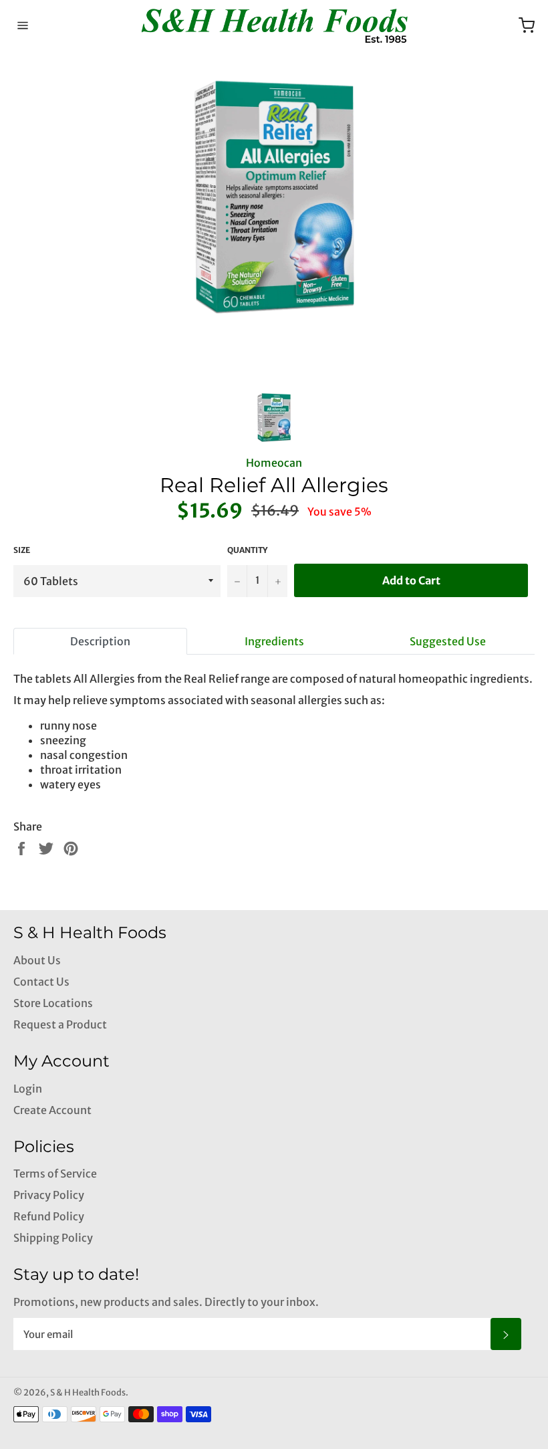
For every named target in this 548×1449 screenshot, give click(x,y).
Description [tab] (100, 641)
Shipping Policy (53, 1237)
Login (27, 1088)
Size (21, 550)
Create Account (52, 1110)
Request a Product (60, 1024)
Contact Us (41, 981)
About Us (37, 960)
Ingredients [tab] (274, 641)
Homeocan (274, 462)
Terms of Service (55, 1173)
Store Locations (53, 1003)
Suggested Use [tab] (448, 641)
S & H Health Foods (88, 1392)
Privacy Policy (48, 1195)
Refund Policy (48, 1216)
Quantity (247, 550)
